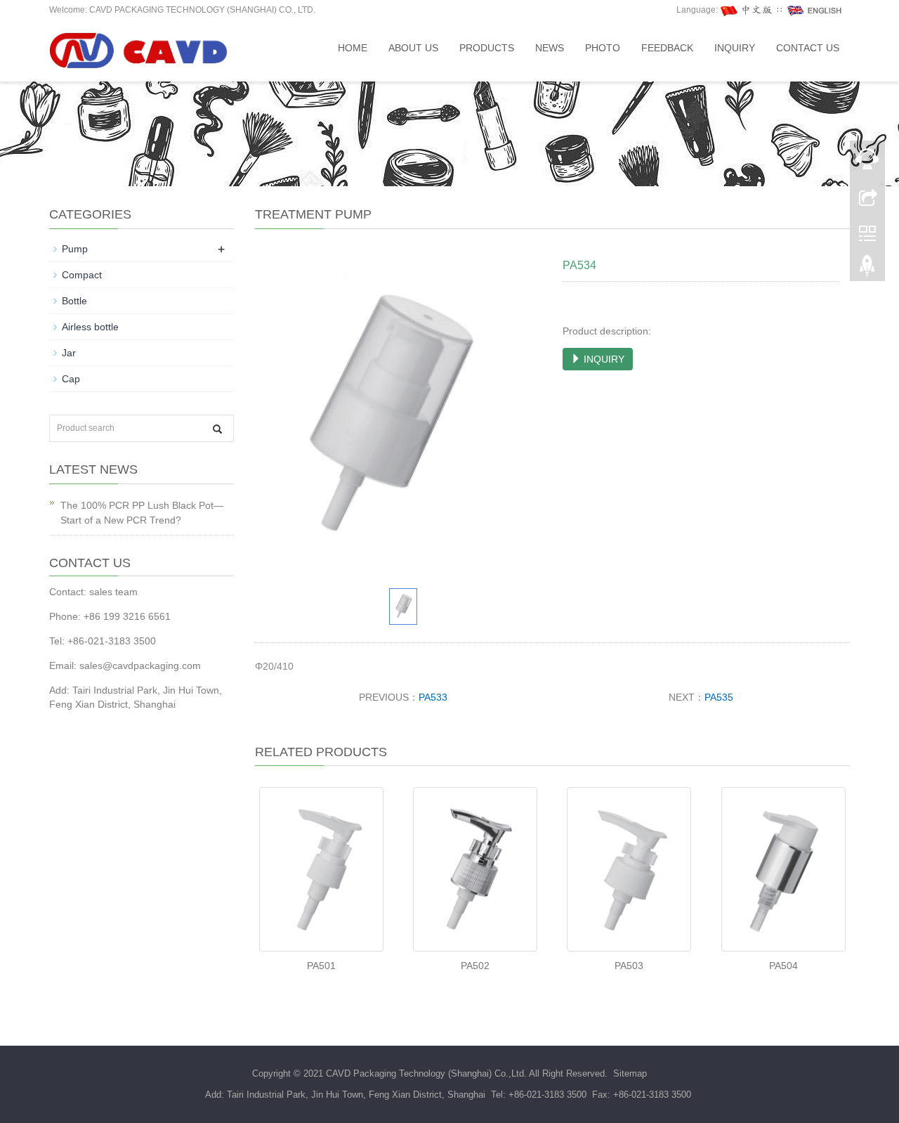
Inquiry (734, 47)
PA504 (783, 965)
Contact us (807, 47)
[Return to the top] (867, 269)
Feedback (667, 47)
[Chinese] (747, 10)
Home (352, 47)
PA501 (321, 965)
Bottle (74, 300)
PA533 (433, 697)
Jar (69, 352)
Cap (71, 378)
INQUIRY (602, 359)
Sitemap (630, 1073)
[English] (815, 10)
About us (413, 47)
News (549, 47)
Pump (75, 248)
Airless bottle (90, 326)
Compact (82, 274)
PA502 (475, 965)
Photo (602, 47)
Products (486, 47)
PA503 (629, 965)
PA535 (718, 697)
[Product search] (217, 429)
